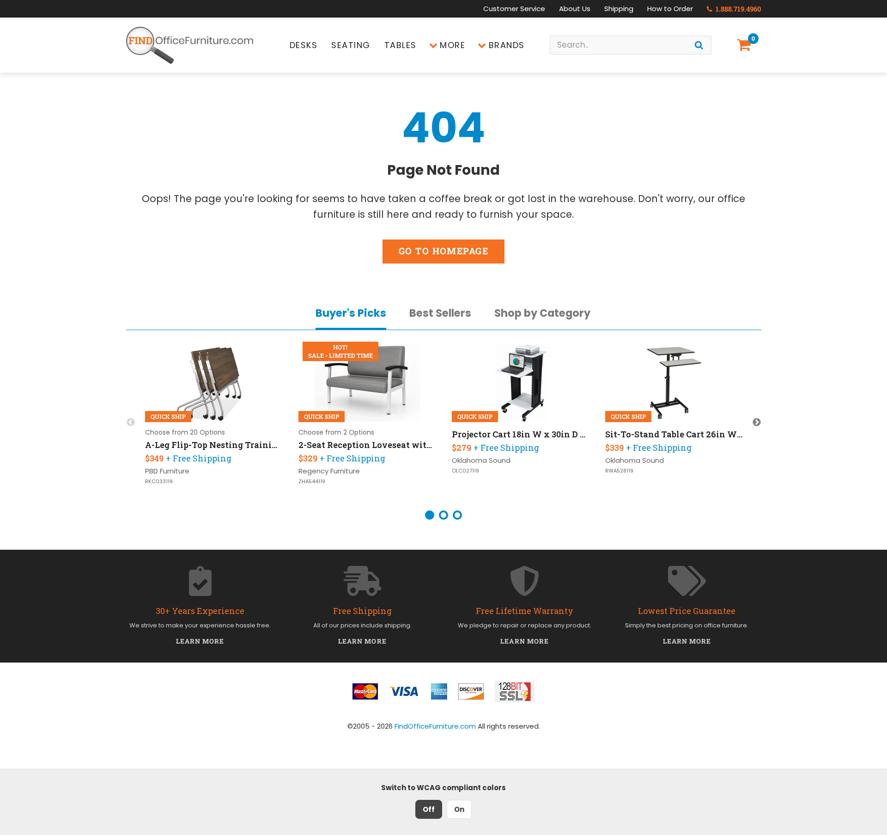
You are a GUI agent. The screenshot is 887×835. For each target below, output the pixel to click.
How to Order (670, 8)
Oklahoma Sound (481, 460)
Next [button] (756, 422)
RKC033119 (159, 481)
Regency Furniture (329, 471)
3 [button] (457, 515)
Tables (400, 45)
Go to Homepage (443, 251)
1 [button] (429, 515)
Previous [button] (130, 422)
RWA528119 (619, 470)
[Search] (699, 45)
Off (429, 809)
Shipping (618, 8)
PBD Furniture (167, 471)
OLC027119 (465, 470)
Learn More (200, 641)
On (459, 809)
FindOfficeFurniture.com (435, 726)
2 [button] (443, 515)
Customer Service (514, 8)
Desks (304, 45)
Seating (351, 45)
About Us (574, 8)
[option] (214, 422)
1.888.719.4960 (737, 8)
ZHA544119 (311, 481)
